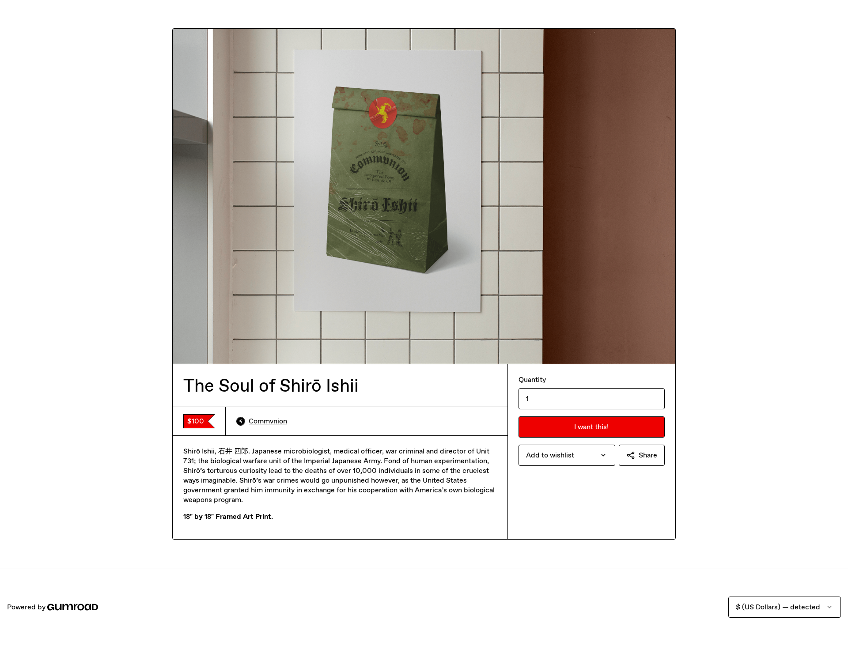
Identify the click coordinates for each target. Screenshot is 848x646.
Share (648, 455)
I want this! (591, 427)
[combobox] (567, 455)
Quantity (532, 379)
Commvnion (268, 421)
